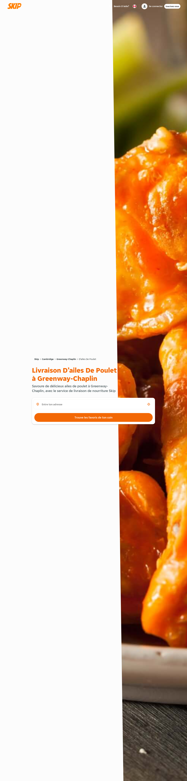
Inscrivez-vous (172, 6)
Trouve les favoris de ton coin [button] (93, 417)
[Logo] (15, 6)
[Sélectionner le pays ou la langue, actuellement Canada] (134, 6)
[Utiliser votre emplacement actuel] (148, 404)
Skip (36, 359)
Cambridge (48, 359)
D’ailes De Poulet (87, 359)
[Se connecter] (144, 6)
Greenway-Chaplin (66, 359)
